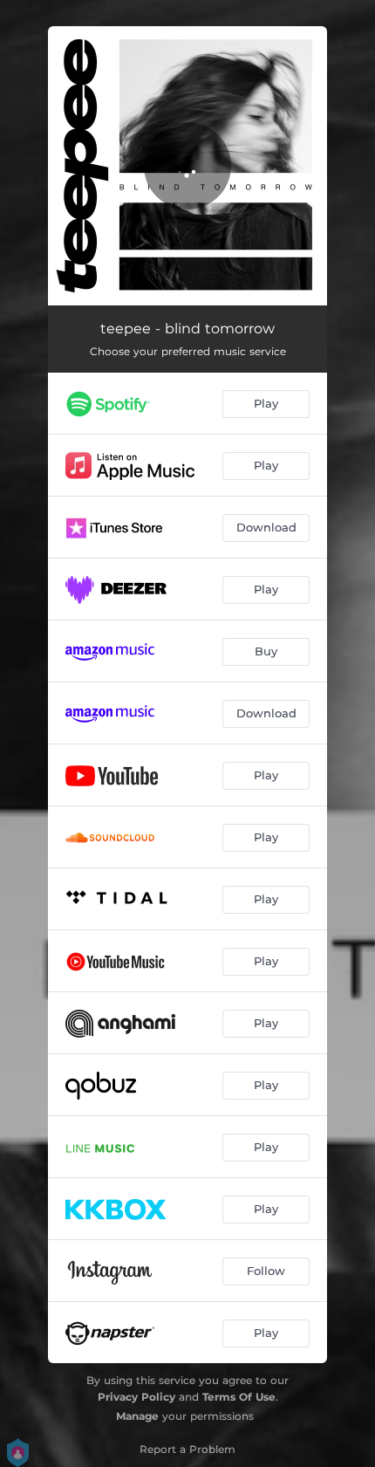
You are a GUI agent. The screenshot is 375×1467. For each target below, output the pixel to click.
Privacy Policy (136, 1396)
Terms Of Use (239, 1396)
